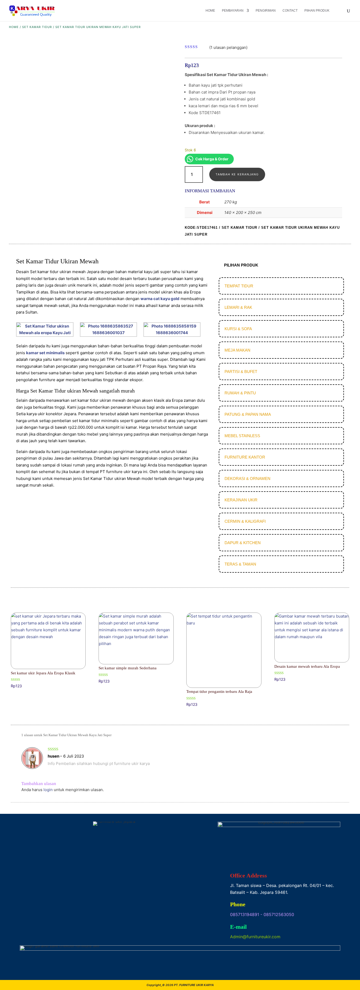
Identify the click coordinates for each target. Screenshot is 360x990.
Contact (290, 10)
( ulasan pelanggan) (228, 47)
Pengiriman (266, 10)
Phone (237, 904)
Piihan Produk (316, 10)
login (48, 789)
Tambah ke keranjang (237, 174)
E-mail (238, 926)
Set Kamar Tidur (37, 27)
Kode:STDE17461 (201, 228)
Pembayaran (233, 10)
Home (210, 10)
